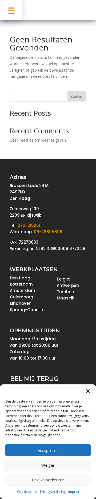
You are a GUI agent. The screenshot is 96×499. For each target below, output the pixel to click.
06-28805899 (48, 232)
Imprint (73, 491)
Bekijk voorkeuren (48, 479)
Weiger (48, 465)
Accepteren (48, 450)
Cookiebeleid (27, 491)
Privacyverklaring (53, 491)
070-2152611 (30, 225)
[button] (88, 391)
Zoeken (76, 96)
